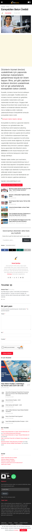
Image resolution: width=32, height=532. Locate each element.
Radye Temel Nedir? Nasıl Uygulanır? (14, 416)
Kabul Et (23, 530)
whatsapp (9, 274)
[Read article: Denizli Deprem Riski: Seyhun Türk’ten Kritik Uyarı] (4, 202)
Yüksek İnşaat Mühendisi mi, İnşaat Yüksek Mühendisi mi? (15, 431)
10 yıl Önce (12, 289)
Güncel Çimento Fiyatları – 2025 (13, 400)
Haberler (12, 6)
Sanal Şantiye (8, 13)
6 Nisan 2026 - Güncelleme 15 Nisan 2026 (18, 216)
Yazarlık (16, 522)
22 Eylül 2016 (17, 13)
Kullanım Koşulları (24, 522)
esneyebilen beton (10, 245)
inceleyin (16, 530)
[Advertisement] (16, 51)
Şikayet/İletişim (19, 524)
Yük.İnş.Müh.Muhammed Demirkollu (12, 433)
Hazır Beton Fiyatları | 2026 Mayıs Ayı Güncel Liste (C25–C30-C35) (12, 384)
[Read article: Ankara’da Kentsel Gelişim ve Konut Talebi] (4, 209)
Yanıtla (3, 299)
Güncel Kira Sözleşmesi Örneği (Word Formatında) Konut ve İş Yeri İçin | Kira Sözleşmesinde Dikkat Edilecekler (17, 393)
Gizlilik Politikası (4, 524)
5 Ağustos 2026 (13, 197)
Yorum (3, 313)
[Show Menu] (2, 2)
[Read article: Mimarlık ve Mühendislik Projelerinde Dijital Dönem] (4, 196)
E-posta (3, 339)
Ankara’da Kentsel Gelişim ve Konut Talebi (19, 207)
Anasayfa (3, 6)
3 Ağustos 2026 (13, 204)
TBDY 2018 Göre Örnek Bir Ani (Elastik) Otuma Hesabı (14, 438)
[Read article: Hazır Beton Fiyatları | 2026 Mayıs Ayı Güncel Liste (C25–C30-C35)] (16, 371)
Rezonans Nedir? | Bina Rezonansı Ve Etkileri (12, 441)
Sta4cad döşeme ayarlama (7, 459)
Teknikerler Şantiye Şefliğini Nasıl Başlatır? (11, 443)
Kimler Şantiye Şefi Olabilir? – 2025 (14, 405)
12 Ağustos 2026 (13, 191)
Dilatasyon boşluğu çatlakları (8, 461)
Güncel (7, 6)
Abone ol (26, 240)
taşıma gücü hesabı (6, 464)
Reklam (12, 524)
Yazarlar (10, 522)
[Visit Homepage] (15, 2)
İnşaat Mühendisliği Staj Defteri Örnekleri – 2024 (17, 421)
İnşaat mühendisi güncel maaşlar (9, 457)
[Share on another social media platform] (27, 250)
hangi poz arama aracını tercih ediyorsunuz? (12, 462)
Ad (2, 332)
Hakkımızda (3, 522)
